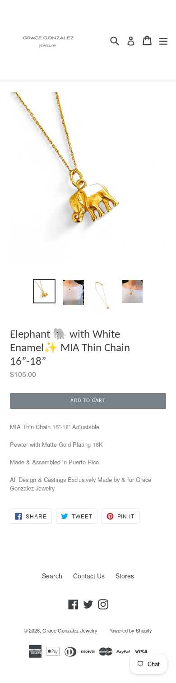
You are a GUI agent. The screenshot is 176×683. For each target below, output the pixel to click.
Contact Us (89, 575)
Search (52, 575)
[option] (44, 291)
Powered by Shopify (130, 630)
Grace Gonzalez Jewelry (69, 630)
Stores (125, 575)
